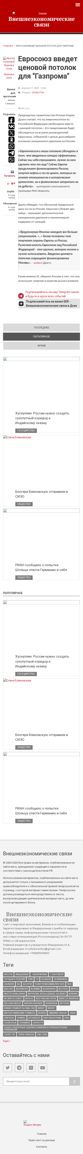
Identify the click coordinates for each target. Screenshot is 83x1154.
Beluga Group (12, 1003)
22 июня (46, 979)
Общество (38, 92)
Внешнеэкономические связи (41, 22)
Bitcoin (64, 1003)
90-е (69, 984)
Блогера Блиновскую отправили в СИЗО (41, 494)
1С (37, 979)
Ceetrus (9, 1018)
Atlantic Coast (13, 998)
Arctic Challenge (14, 993)
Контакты (41, 1147)
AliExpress (49, 989)
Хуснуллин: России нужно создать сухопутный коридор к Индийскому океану (42, 418)
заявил (38, 262)
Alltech (63, 989)
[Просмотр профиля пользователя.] (9, 64)
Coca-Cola (10, 1022)
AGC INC (8, 989)
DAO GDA (42, 1034)
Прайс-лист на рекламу (41, 1140)
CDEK (73, 1013)
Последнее (41, 327)
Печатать (9, 175)
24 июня (9, 984)
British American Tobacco (19, 1013)
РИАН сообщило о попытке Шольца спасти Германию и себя (41, 567)
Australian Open (46, 998)
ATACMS (73, 993)
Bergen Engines (33, 1003)
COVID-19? (9, 1034)
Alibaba (35, 989)
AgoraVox (22, 989)
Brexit (51, 1008)
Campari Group (58, 1013)
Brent (41, 1008)
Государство (26, 430)
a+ (13, 183)
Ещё (5, 1040)
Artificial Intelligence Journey (47, 993)
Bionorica (51, 1003)
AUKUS (29, 998)
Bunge (42, 1013)
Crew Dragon (26, 1034)
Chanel (21, 1018)
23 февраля (60, 979)
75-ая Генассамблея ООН (49, 984)
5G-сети (27, 984)
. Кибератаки (39, 974)
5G (18, 984)
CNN (66, 1018)
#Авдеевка (22, 974)
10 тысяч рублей (14, 979)
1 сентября (56, 974)
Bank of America (68, 998)
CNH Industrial (52, 1018)
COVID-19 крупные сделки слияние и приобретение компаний (35, 1028)
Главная (8, 46)
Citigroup (34, 1018)
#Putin (8, 974)
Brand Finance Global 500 (19, 1008)
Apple (74, 989)
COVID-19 (38, 1022)
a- (8, 183)
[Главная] (42, 13)
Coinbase (24, 1022)
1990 (30, 979)
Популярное (55, 336)
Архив (41, 345)
